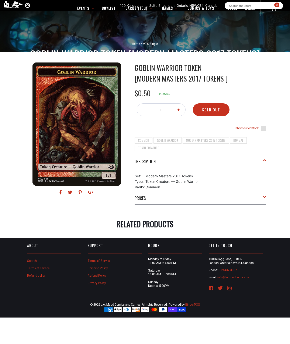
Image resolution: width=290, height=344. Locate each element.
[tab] (200, 163)
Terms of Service (99, 260)
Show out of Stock (247, 128)
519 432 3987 (228, 270)
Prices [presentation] (140, 198)
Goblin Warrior (167, 140)
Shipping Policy (98, 268)
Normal (238, 140)
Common (143, 140)
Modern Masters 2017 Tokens (205, 140)
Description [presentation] (145, 161)
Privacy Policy (97, 283)
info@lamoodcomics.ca (233, 277)
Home (136, 44)
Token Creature (148, 147)
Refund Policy (97, 275)
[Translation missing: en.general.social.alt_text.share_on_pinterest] (81, 192)
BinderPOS (192, 304)
